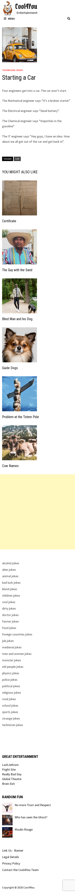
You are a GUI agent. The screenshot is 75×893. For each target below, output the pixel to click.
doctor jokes (10, 615)
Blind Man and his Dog (17, 319)
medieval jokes (12, 647)
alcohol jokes (10, 563)
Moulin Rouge (24, 829)
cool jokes (8, 602)
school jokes (10, 705)
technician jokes (12, 70)
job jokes (8, 641)
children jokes (11, 595)
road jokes (9, 699)
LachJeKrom (10, 765)
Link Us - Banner (12, 850)
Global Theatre (11, 779)
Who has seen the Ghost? (31, 817)
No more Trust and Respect (33, 805)
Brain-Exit (8, 784)
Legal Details (10, 857)
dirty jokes (9, 608)
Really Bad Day (11, 774)
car (17, 158)
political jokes (11, 686)
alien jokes (9, 570)
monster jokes (11, 660)
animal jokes (10, 576)
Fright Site (9, 769)
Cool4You (28, 887)
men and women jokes (17, 654)
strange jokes (11, 718)
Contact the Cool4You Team (20, 870)
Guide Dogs (10, 368)
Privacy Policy (11, 863)
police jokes (9, 680)
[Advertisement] (37, 511)
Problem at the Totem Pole (20, 417)
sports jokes (10, 712)
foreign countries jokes (17, 634)
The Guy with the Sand (17, 270)
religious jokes (11, 693)
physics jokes (10, 673)
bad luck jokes (11, 583)
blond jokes (9, 589)
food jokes (9, 628)
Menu (11, 18)
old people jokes (12, 667)
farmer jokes (10, 621)
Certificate (9, 221)
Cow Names (10, 466)
